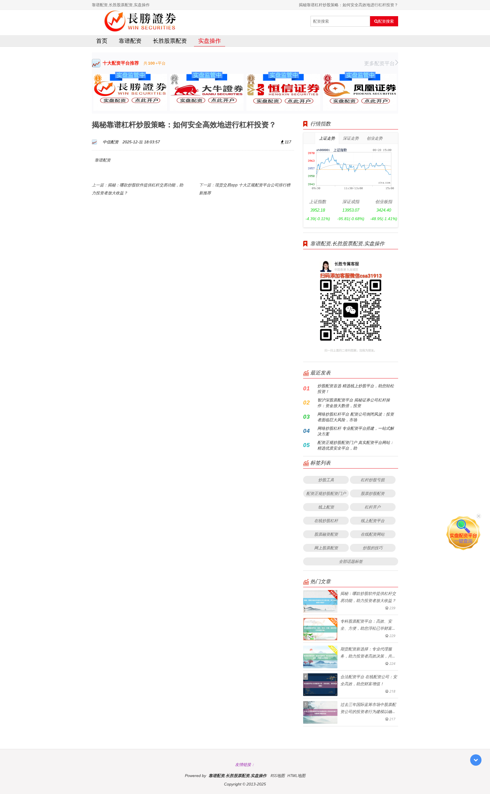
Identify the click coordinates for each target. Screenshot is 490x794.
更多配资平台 (379, 63)
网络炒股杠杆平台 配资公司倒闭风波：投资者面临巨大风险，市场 (355, 416)
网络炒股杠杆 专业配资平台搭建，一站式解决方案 (355, 431)
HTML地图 (296, 775)
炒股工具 (326, 479)
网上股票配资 (326, 547)
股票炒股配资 (373, 493)
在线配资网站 (373, 534)
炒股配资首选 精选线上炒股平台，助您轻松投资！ (355, 388)
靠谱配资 (130, 40)
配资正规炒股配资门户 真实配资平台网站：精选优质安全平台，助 (355, 445)
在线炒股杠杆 (326, 520)
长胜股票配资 (170, 40)
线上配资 (326, 507)
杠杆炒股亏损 (373, 479)
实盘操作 (209, 40)
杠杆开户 (373, 507)
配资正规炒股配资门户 (326, 493)
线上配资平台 (373, 520)
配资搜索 (386, 21)
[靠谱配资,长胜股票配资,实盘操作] (142, 21)
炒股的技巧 (373, 547)
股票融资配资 (326, 534)
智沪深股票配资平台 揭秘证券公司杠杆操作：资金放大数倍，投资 (353, 402)
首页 (101, 40)
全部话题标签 (351, 561)
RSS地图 (278, 775)
